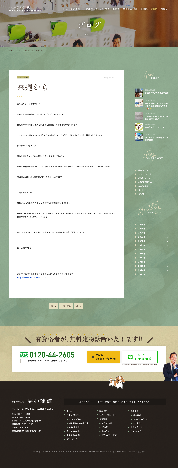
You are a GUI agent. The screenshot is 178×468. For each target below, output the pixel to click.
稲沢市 (116, 402)
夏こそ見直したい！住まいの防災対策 (157, 139)
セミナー (142, 190)
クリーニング (104, 9)
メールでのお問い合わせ (30, 421)
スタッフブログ (28, 50)
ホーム (11, 50)
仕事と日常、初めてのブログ (157, 93)
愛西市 (124, 402)
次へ (53, 306)
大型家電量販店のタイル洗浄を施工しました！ (156, 118)
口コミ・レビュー (145, 178)
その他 (141, 194)
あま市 (100, 402)
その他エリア (143, 402)
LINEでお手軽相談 (143, 357)
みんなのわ (143, 186)
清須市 (132, 402)
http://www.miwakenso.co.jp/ (32, 277)
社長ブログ (143, 170)
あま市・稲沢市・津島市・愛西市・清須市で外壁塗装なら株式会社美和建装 (76, 451)
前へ (78, 306)
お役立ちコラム (145, 182)
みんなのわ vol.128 (154, 127)
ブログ (18, 50)
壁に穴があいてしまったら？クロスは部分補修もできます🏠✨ (156, 106)
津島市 (108, 402)
